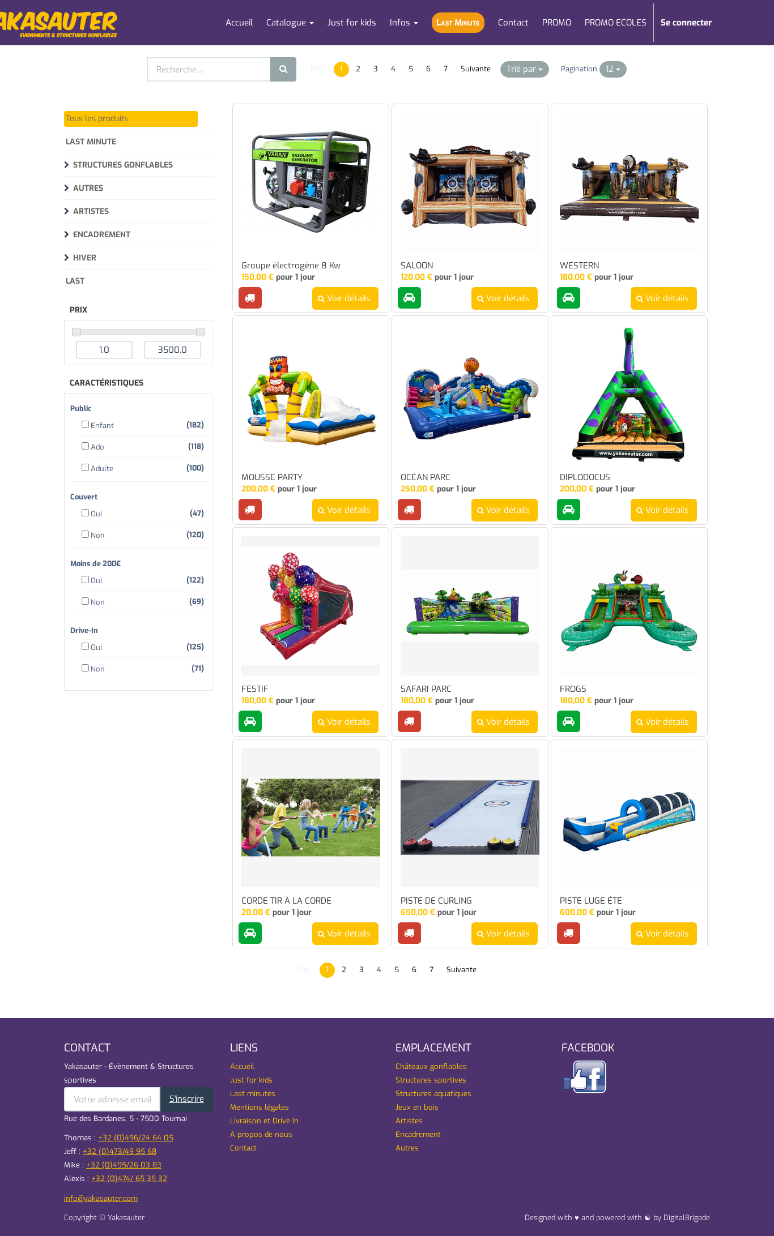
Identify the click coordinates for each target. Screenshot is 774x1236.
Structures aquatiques (433, 1093)
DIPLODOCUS (585, 477)
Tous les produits (97, 118)
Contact (243, 1148)
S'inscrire (186, 1099)
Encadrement (101, 234)
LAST (75, 281)
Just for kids (251, 1080)
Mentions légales (259, 1107)
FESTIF (255, 689)
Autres (88, 188)
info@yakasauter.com (101, 1198)
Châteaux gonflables (431, 1066)
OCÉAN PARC (425, 477)
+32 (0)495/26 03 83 (123, 1165)
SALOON (417, 266)
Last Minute (91, 141)
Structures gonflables (123, 165)
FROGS (573, 689)
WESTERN (579, 266)
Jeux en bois (417, 1107)
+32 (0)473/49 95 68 (119, 1151)
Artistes (91, 211)
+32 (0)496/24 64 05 (135, 1138)
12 (611, 69)
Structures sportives (430, 1080)
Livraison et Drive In (264, 1121)
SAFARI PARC (426, 689)
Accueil (242, 1066)
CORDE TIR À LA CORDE (286, 901)
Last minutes (252, 1093)
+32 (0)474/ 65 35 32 (129, 1178)
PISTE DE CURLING (436, 901)
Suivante (476, 69)
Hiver (84, 258)
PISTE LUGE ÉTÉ (591, 901)
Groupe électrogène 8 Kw (291, 266)
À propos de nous (261, 1134)
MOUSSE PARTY (272, 477)
